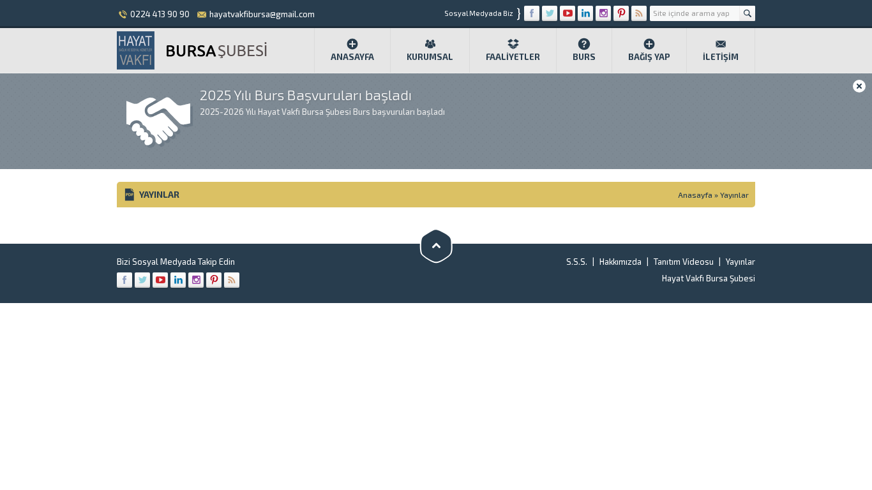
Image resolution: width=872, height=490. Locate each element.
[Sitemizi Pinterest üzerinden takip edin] (621, 13)
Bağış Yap (649, 57)
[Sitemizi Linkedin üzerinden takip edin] (585, 13)
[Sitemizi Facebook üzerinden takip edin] (531, 13)
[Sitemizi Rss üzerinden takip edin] (639, 13)
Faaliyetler (513, 57)
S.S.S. (576, 261)
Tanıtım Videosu (684, 261)
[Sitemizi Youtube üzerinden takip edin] (567, 13)
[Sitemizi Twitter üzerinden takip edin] (549, 13)
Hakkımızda (620, 261)
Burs (584, 57)
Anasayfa (352, 57)
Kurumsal (430, 57)
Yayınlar (740, 261)
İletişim (721, 57)
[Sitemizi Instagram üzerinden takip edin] (603, 13)
